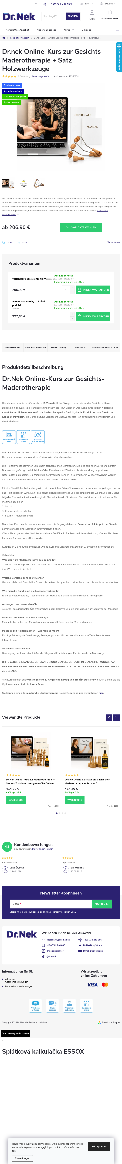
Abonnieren (102, 903)
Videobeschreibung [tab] (35, 347)
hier (101, 693)
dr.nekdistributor (55, 950)
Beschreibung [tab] (12, 347)
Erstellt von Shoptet (111, 1022)
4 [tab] (65, 813)
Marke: (113, 242)
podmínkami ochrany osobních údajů (58, 911)
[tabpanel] (31, 767)
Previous (109, 717)
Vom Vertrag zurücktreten (16, 1033)
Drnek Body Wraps (93, 950)
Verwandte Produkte (103, 347)
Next (116, 717)
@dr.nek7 (51, 956)
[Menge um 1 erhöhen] (72, 288)
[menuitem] (17, 30)
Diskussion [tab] (79, 347)
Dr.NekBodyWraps (92, 945)
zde (14, 1151)
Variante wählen (83, 227)
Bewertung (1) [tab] (58, 347)
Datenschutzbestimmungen (19, 986)
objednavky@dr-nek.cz (58, 939)
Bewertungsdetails (40, 76)
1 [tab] (57, 813)
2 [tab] (59, 813)
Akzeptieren (99, 1146)
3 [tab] (62, 813)
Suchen (73, 16)
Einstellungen (22, 1158)
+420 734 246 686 (92, 939)
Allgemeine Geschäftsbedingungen (16, 980)
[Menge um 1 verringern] (72, 292)
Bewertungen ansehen (42, 849)
